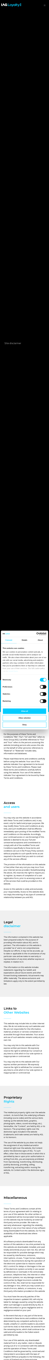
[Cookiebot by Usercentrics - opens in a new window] (36, 633)
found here (13, 671)
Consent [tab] (8, 640)
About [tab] (40, 640)
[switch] (43, 687)
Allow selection (24, 718)
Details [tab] (24, 640)
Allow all (24, 711)
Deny (24, 725)
